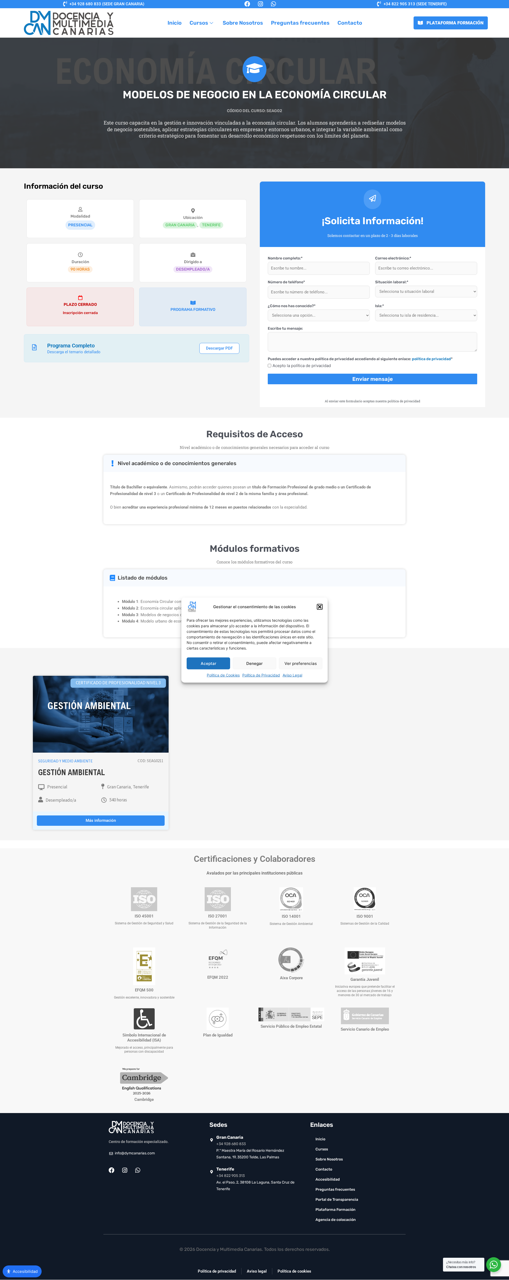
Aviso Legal (292, 675)
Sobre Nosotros (243, 23)
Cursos (199, 23)
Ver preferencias (300, 663)
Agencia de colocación (335, 1219)
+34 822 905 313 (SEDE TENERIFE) (415, 4)
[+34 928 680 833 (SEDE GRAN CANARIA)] (65, 4)
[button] (319, 607)
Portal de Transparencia (336, 1199)
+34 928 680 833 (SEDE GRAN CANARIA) (106, 4)
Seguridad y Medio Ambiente (65, 761)
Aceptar (208, 663)
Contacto (349, 23)
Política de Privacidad (261, 675)
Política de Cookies (223, 675)
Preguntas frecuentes (300, 23)
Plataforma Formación (335, 1209)
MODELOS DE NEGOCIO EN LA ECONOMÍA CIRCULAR (255, 95)
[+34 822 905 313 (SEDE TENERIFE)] (379, 4)
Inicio (175, 23)
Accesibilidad (327, 1179)
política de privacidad (431, 359)
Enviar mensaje (372, 379)
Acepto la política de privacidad (302, 365)
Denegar (254, 663)
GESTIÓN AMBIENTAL (71, 773)
